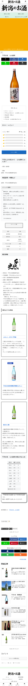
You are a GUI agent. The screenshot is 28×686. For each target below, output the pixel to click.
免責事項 (21, 679)
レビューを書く (14, 152)
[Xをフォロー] (20, 551)
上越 (11, 528)
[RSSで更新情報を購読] (20, 554)
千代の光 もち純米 (14, 509)
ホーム (7, 677)
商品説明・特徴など (9, 115)
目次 (12, 108)
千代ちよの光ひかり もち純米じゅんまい (14, 113)
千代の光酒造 (5, 528)
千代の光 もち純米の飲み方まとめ (13, 119)
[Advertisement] (13, 34)
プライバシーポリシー (7, 679)
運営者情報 (20, 677)
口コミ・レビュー (9, 110)
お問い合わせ (14, 681)
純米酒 (16, 528)
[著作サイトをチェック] (7, 551)
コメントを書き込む (14, 658)
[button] (22, 63)
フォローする (5, 521)
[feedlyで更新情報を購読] (7, 554)
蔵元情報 (7, 117)
